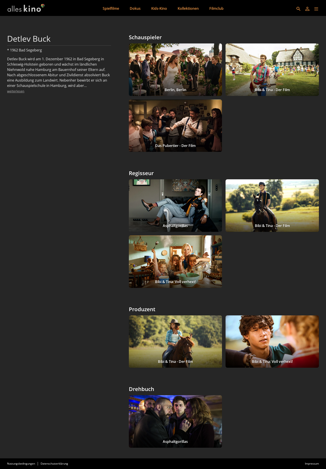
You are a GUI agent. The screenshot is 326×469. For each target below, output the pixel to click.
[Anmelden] (307, 8)
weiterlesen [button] (15, 91)
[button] (316, 8)
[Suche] (298, 8)
